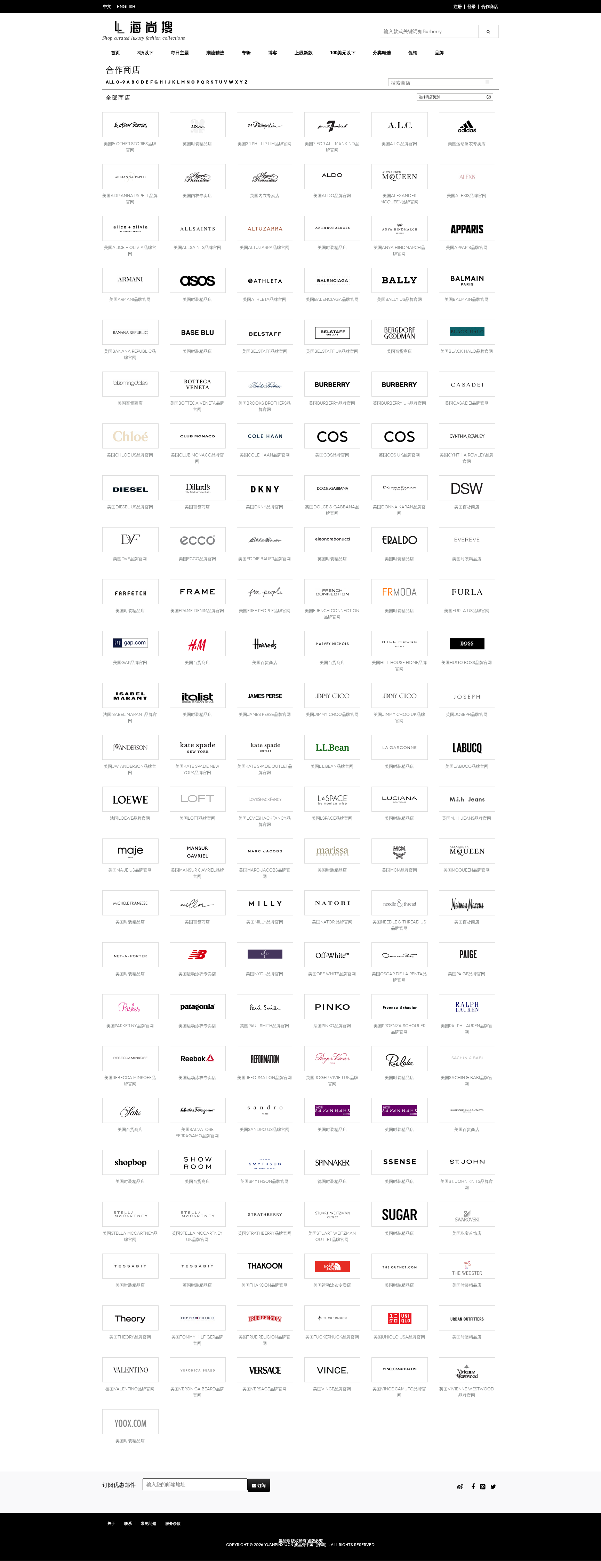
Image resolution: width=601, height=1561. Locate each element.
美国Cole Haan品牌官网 (265, 455)
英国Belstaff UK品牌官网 (332, 351)
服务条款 (173, 1523)
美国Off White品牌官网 (332, 973)
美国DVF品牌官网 (130, 558)
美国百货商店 (399, 351)
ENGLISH (126, 6)
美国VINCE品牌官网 (332, 1389)
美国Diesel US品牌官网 (130, 507)
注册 (458, 6)
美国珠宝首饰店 (466, 1233)
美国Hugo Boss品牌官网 (466, 662)
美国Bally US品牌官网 (399, 299)
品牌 (439, 52)
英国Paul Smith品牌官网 (264, 1025)
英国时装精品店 (197, 143)
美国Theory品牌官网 (130, 1337)
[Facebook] (473, 1486)
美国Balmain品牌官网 (466, 299)
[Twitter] (493, 1486)
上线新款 (304, 52)
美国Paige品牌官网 (466, 973)
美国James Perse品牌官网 (265, 714)
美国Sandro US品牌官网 (264, 1129)
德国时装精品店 (332, 1181)
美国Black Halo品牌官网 (466, 351)
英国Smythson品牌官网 (264, 1181)
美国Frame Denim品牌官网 (197, 610)
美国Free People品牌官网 (264, 610)
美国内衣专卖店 (197, 195)
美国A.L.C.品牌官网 (399, 143)
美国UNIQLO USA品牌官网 (399, 1337)
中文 (107, 6)
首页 (115, 52)
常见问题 (148, 1523)
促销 (412, 52)
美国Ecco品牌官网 (197, 558)
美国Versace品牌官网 (264, 1389)
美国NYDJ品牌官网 (264, 973)
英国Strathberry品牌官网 (264, 1233)
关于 (111, 1523)
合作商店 (489, 6)
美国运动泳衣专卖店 (467, 143)
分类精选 (382, 52)
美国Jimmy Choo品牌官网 (332, 714)
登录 (471, 6)
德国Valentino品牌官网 (129, 1389)
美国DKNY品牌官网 (264, 507)
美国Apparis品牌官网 (467, 247)
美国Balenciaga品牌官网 (332, 299)
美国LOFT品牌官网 (197, 818)
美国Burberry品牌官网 (332, 403)
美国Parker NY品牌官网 (130, 1025)
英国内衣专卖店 (264, 195)
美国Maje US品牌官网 (130, 870)
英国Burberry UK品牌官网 (399, 403)
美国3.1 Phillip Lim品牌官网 (264, 143)
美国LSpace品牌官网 (332, 818)
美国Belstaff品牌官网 (264, 351)
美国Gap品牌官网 (130, 662)
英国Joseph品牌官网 (467, 714)
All (110, 82)
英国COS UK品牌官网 (399, 455)
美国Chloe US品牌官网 (130, 455)
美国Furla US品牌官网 (466, 610)
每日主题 (180, 52)
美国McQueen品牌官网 (466, 870)
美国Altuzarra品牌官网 (264, 247)
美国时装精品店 (332, 247)
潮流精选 (215, 52)
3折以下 (145, 52)
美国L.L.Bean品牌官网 (332, 766)
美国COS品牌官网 (332, 455)
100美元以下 (342, 52)
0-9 (120, 82)
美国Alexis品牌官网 (466, 195)
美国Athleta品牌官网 (264, 299)
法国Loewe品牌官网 (130, 818)
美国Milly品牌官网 (264, 922)
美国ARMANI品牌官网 (130, 299)
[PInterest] (482, 1486)
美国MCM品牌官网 (399, 870)
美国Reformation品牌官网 (264, 1077)
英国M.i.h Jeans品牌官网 (466, 818)
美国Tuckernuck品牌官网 (332, 1337)
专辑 (246, 52)
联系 (128, 1523)
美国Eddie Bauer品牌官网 (264, 558)
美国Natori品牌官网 (332, 922)
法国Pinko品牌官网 (332, 1025)
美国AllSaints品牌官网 (197, 247)
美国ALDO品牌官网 (332, 195)
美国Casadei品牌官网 (467, 403)
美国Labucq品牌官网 (466, 766)
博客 (272, 52)
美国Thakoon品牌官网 (264, 1285)
